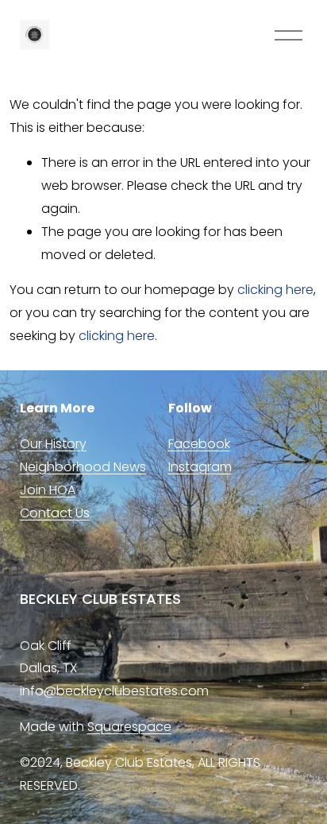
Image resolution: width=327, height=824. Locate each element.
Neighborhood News (83, 467)
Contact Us (55, 513)
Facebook (199, 444)
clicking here (275, 289)
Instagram (200, 467)
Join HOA (47, 490)
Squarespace (129, 727)
